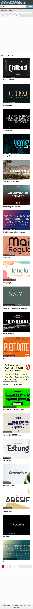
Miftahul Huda (11, 330)
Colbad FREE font (9, 80)
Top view (11, 10)
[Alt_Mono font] (16, 525)
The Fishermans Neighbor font (14, 232)
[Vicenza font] (16, 93)
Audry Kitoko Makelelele (14, 153)
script (2, 13)
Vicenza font (7, 105)
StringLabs (11, 356)
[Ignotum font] (16, 119)
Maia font (6, 257)
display (20, 13)
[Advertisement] (16, 35)
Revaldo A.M (12, 533)
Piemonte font (8, 359)
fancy (29, 13)
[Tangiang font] (16, 271)
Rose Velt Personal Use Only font (15, 308)
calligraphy (14, 13)
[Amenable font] (16, 474)
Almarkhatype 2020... (13, 102)
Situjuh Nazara (11, 280)
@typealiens (11, 305)
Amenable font (8, 486)
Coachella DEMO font (11, 181)
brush (9, 15)
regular (25, 13)
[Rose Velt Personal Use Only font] (16, 296)
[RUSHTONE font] (16, 322)
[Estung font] (16, 449)
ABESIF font (7, 511)
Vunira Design (12, 77)
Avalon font (7, 562)
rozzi (9, 508)
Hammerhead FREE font (12, 435)
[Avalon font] (16, 550)
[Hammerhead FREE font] (16, 423)
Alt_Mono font (8, 536)
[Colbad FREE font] (16, 68)
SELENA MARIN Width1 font (13, 410)
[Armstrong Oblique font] (16, 195)
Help (13, 605)
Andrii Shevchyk (12, 381)
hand (5, 15)
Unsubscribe (5, 605)
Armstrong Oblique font (12, 207)
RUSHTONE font (9, 333)
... (12, 566)
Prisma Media (11, 254)
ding (13, 15)
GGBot (10, 127)
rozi (9, 457)
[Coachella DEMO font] (16, 170)
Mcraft (9, 432)
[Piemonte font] (16, 347)
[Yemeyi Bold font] (16, 144)
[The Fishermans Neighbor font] (16, 220)
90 (16, 566)
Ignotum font (8, 131)
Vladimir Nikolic (11, 229)
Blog (10, 605)
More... (17, 15)
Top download (4, 10)
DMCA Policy (27, 605)
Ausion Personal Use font (12, 384)
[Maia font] (16, 246)
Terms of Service (19, 605)
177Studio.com (12, 406)
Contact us (16, 607)
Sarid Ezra (10, 178)
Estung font (7, 460)
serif (2, 15)
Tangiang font (8, 283)
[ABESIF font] (16, 499)
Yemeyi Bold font (9, 156)
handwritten (8, 13)
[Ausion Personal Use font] (16, 373)
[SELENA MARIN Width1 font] (16, 398)
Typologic (11, 203)
